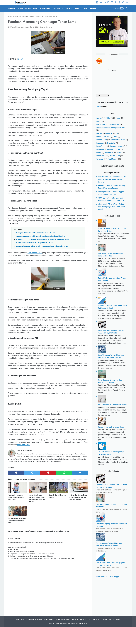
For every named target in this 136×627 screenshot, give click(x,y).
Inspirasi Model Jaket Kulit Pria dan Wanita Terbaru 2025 (17, 521)
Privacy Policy (106, 619)
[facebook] (97, 2)
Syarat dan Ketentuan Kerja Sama (67, 619)
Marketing (100, 149)
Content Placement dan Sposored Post (110, 128)
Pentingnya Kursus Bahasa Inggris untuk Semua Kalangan (35, 233)
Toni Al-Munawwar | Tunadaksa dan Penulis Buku (71, 624)
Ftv (116, 133)
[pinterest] (127, 2)
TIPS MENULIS (58, 8)
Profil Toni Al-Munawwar (34, 619)
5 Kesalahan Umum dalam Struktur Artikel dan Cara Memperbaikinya (78, 497)
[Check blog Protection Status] (101, 107)
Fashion (99, 133)
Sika (9, 429)
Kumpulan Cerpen (117, 146)
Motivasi (110, 149)
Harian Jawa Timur (103, 137)
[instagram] (108, 2)
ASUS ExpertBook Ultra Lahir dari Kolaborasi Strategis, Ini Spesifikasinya (40, 236)
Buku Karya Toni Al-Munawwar (107, 124)
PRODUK (93, 8)
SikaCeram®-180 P (35, 253)
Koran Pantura (101, 146)
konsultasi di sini (23, 445)
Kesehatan (100, 143)
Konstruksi (111, 143)
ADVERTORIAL (45, 8)
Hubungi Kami (49, 619)
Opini (119, 149)
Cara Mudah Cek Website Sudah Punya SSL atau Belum (34, 243)
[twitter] (101, 2)
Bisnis (117, 118)
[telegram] (123, 2)
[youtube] (105, 2)
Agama (99, 118)
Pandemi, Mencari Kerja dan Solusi (111, 427)
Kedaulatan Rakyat (118, 140)
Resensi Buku (115, 156)
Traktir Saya (20, 619)
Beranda (11, 8)
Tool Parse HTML (94, 619)
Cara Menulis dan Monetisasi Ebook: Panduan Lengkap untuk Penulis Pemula (42, 246)
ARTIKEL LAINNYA (72, 8)
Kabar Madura (101, 140)
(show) (20, 59)
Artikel (108, 118)
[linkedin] (112, 2)
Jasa (116, 137)
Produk (98, 153)
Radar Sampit (101, 156)
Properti (120, 153)
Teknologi (99, 159)
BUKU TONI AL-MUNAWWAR (27, 8)
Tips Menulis (112, 159)
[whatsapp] (116, 2)
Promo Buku (109, 153)
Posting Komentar (46, 27)
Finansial (108, 133)
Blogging (99, 121)
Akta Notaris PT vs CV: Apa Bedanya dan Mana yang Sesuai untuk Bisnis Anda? (42, 239)
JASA (85, 8)
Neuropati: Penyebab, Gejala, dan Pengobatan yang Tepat (16, 497)
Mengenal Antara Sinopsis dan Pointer (112, 405)
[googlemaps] (119, 2)
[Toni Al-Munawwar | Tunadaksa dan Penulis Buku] (21, 2)
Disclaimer (116, 619)
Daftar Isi (83, 619)
